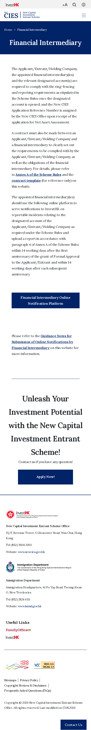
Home (8, 30)
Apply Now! (45, 477)
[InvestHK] (12, 637)
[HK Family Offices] (18, 630)
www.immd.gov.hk (29, 606)
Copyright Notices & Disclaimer (25, 685)
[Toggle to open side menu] (83, 15)
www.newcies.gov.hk (31, 552)
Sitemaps (10, 680)
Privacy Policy (29, 680)
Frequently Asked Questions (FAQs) (27, 690)
